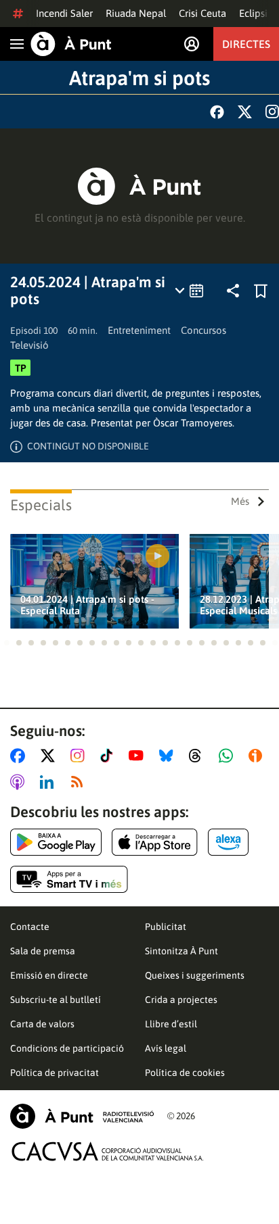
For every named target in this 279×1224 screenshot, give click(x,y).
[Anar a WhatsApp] (228, 756)
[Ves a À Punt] (71, 44)
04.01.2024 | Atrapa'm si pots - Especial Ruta (87, 604)
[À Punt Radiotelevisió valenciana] (82, 1116)
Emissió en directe (49, 975)
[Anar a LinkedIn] (49, 782)
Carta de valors (42, 1024)
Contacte (29, 926)
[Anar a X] (50, 756)
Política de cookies (185, 1072)
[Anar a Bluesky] (169, 756)
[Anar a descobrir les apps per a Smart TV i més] (69, 879)
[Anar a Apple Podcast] (20, 782)
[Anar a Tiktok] (109, 756)
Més (240, 501)
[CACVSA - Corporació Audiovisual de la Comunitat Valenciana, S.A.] (107, 1151)
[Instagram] (272, 111)
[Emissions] (190, 290)
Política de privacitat (54, 1072)
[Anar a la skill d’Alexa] (228, 842)
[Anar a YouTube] (139, 756)
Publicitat (165, 926)
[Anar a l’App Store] (155, 842)
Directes (246, 44)
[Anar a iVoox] (258, 756)
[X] (245, 111)
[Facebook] (217, 112)
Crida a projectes (181, 999)
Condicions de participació (67, 1048)
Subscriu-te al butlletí (55, 999)
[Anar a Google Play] (56, 842)
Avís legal (165, 1048)
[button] (6, 642)
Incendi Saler (64, 13)
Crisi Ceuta (202, 13)
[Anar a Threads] (199, 756)
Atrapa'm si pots (139, 77)
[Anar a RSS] (80, 782)
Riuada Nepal (136, 13)
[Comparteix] (233, 290)
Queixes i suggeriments (194, 975)
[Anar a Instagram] (80, 756)
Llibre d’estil (171, 1024)
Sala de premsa (42, 951)
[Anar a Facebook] (20, 756)
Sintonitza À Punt (181, 951)
